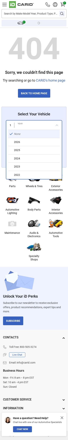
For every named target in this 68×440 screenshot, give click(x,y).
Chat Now (22, 429)
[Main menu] (4, 4)
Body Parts (34, 209)
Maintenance (12, 232)
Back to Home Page (34, 93)
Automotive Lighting (12, 211)
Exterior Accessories (56, 188)
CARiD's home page (50, 80)
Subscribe (13, 320)
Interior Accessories (56, 211)
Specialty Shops (34, 258)
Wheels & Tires (34, 186)
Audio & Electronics (34, 234)
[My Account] (55, 4)
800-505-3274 (28, 346)
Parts (12, 186)
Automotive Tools (56, 234)
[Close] (62, 417)
